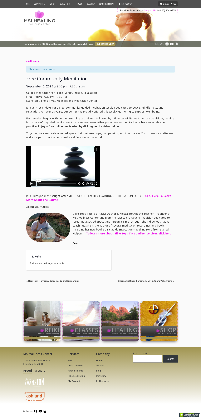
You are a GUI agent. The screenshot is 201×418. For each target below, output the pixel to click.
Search (170, 358)
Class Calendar (106, 3)
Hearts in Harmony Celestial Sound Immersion (52, 280)
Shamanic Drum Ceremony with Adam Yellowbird (146, 280)
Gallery (91, 3)
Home (27, 3)
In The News (102, 380)
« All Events (32, 61)
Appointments (75, 370)
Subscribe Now (105, 44)
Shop (52, 3)
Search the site (141, 353)
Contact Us (150, 10)
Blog (80, 3)
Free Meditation (76, 375)
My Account (127, 3)
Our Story (65, 3)
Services (38, 3)
